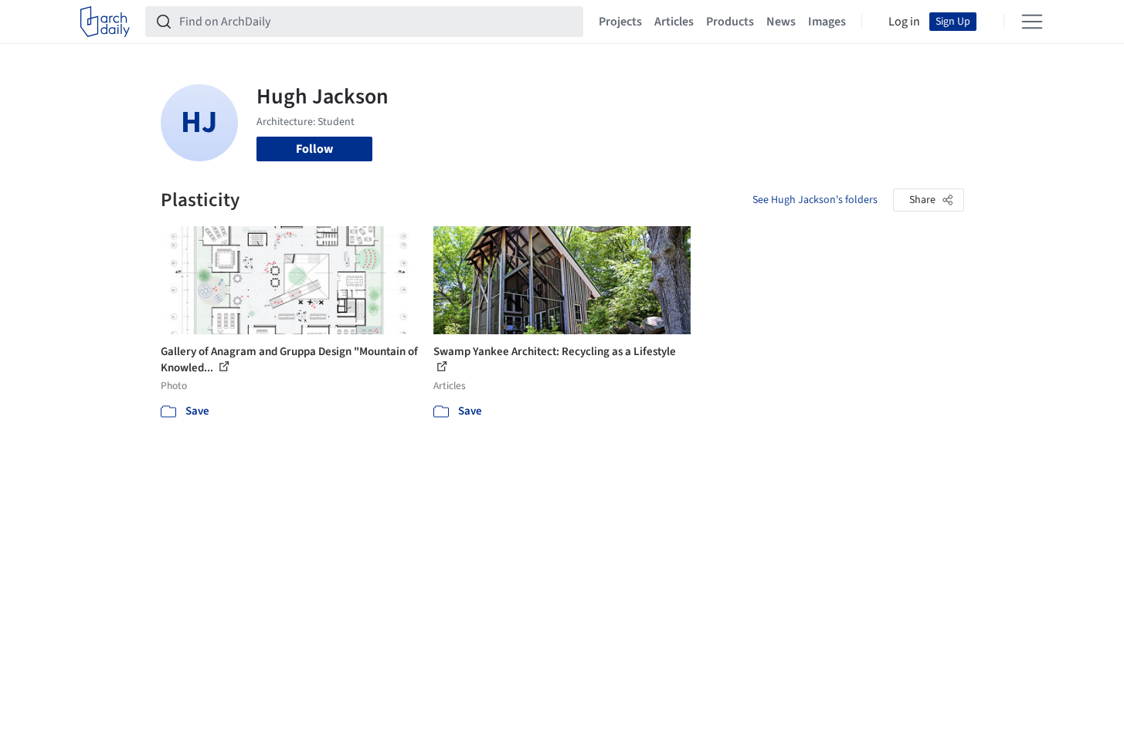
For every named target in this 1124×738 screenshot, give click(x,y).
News (781, 21)
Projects (620, 21)
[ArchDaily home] (105, 21)
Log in (904, 21)
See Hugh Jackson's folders (815, 200)
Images (827, 21)
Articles (674, 21)
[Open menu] (1032, 21)
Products (730, 21)
